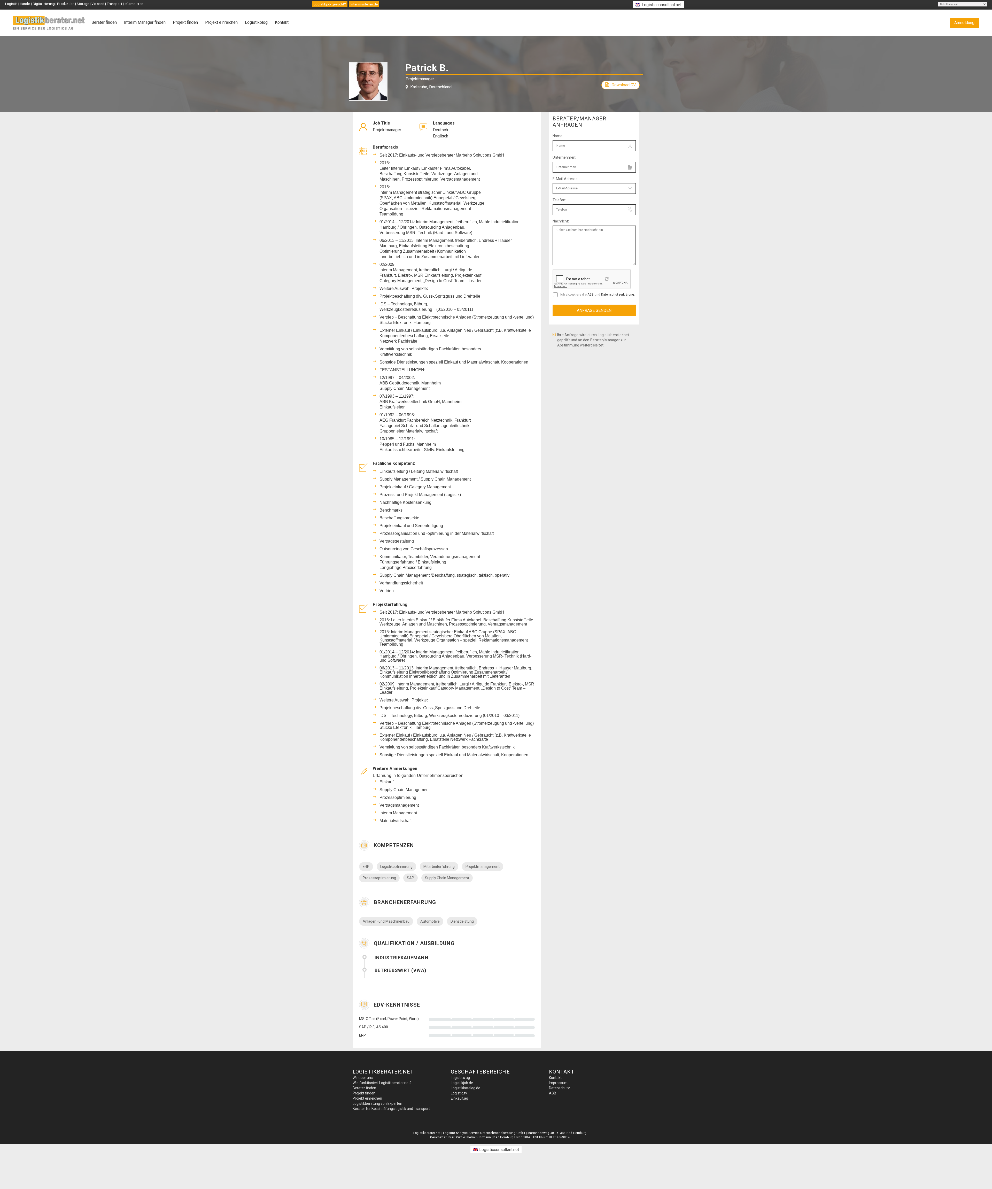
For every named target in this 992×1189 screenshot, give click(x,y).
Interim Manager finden (145, 22)
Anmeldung (964, 22)
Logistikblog (256, 22)
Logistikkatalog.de (465, 1088)
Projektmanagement (483, 866)
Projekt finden (185, 22)
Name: (558, 136)
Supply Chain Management (447, 878)
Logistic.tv (459, 1093)
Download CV (623, 84)
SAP (410, 878)
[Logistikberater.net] (49, 23)
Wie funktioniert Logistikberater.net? (382, 1083)
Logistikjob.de (462, 1083)
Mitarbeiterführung (439, 866)
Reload (607, 280)
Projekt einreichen (221, 22)
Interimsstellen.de (364, 4)
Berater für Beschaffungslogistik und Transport (391, 1109)
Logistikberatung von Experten (377, 1103)
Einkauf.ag (459, 1098)
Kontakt (282, 22)
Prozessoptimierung (379, 878)
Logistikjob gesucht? (330, 4)
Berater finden (104, 22)
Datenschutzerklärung (617, 294)
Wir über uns (363, 1078)
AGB (590, 294)
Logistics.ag (460, 1078)
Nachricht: (561, 221)
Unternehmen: (564, 157)
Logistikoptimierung (396, 866)
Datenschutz (559, 1088)
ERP (366, 866)
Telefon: (559, 200)
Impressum (558, 1083)
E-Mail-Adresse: (565, 179)
